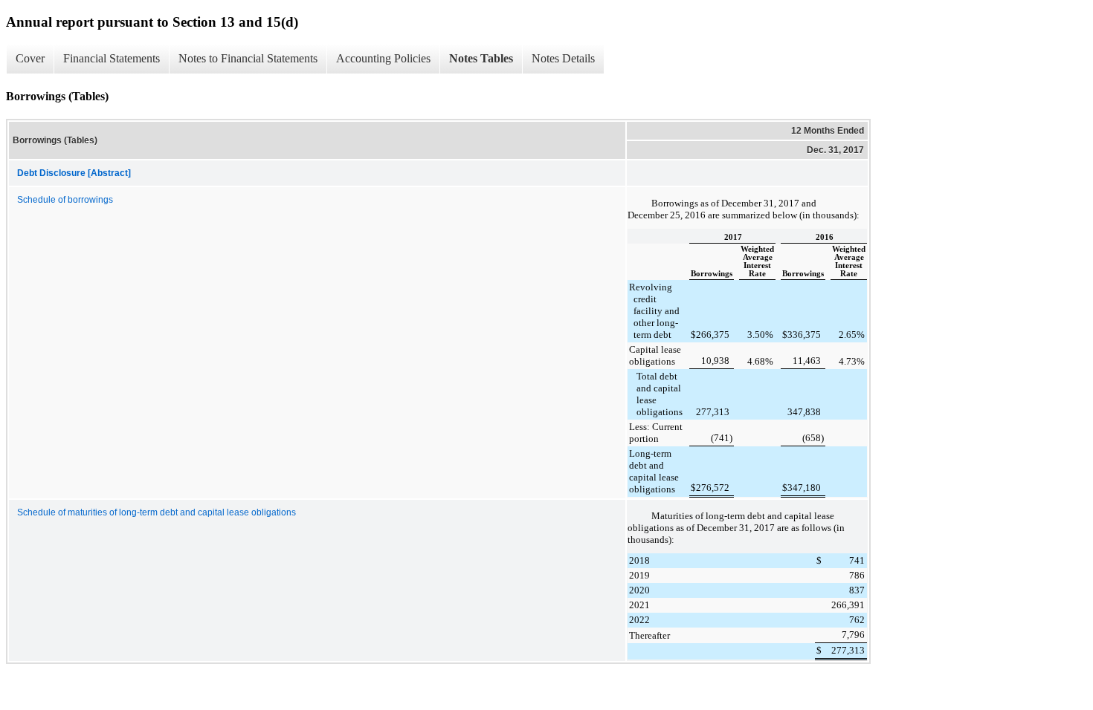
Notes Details (563, 58)
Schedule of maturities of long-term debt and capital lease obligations (156, 512)
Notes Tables (481, 58)
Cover (30, 58)
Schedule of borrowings (65, 199)
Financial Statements (111, 58)
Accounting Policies (383, 58)
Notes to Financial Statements (247, 58)
